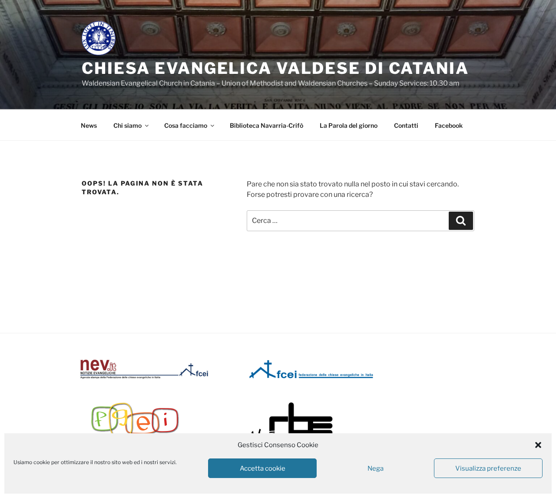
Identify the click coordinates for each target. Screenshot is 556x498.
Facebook (449, 125)
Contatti (406, 125)
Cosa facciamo (185, 125)
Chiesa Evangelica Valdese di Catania (275, 68)
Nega (375, 468)
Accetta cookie (262, 468)
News (89, 125)
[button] (538, 445)
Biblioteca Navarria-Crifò (266, 125)
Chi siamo (127, 125)
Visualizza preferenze (488, 468)
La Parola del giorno (348, 125)
